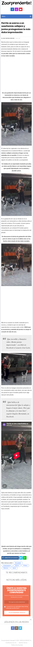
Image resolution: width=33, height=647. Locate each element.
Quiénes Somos (23, 642)
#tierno (14, 568)
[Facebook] (12, 628)
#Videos (25, 565)
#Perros (17, 565)
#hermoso (5, 568)
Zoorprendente (5, 640)
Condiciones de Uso (11, 642)
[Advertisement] (16, 75)
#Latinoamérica (7, 565)
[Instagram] (16, 628)
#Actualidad (18, 563)
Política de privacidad (17, 645)
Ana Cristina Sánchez (8, 38)
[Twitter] (20, 628)
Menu (3, 16)
